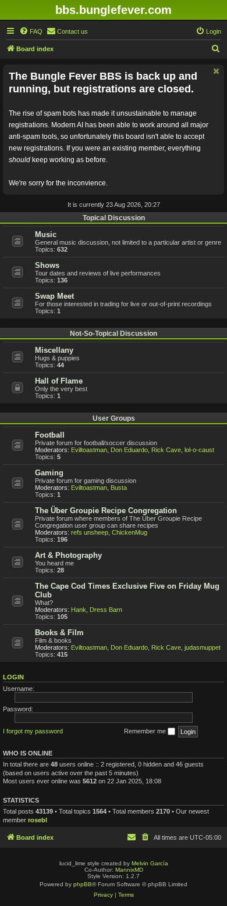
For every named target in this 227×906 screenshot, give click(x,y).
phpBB (82, 884)
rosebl (37, 820)
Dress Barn (106, 609)
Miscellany (54, 350)
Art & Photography (68, 555)
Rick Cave (166, 449)
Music (45, 234)
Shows (47, 265)
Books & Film (59, 632)
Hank (78, 609)
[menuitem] (30, 31)
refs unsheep (89, 532)
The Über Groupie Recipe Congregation (106, 510)
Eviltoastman (89, 449)
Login (13, 677)
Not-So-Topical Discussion (113, 334)
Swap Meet (54, 296)
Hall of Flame (59, 381)
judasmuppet (203, 647)
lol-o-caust (199, 449)
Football (50, 435)
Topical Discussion (114, 218)
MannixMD (129, 869)
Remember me (146, 731)
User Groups (114, 418)
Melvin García (150, 863)
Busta (119, 487)
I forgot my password (33, 731)
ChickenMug (129, 532)
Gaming (49, 472)
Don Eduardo (129, 449)
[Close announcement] (216, 71)
